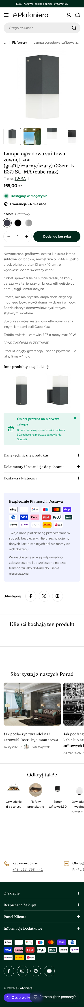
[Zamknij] (75, 418)
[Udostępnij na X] (44, 596)
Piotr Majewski (40, 747)
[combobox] (42, 27)
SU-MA (20, 178)
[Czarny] (18, 223)
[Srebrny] (28, 223)
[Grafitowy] (7, 223)
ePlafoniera (24, 988)
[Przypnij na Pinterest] (57, 596)
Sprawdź (22, 439)
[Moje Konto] (68, 15)
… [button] (5, 42)
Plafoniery (19, 42)
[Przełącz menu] (6, 15)
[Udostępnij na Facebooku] (30, 596)
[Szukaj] (74, 28)
